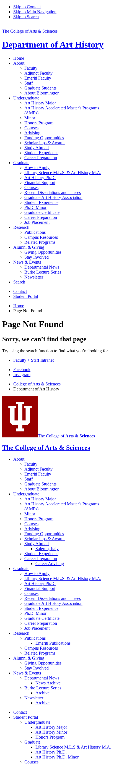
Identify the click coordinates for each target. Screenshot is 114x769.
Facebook (21, 369)
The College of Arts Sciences (30, 31)
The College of (66, 436)
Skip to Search (26, 16)
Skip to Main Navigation (34, 11)
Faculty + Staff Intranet (33, 360)
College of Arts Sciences (37, 384)
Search (19, 282)
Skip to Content (27, 6)
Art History (52, 44)
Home (18, 58)
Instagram (21, 374)
